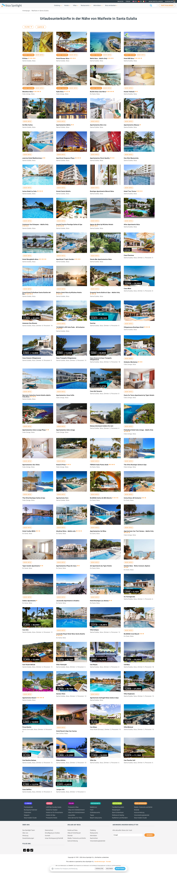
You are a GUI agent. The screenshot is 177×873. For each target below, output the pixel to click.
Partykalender (28, 807)
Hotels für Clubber (51, 810)
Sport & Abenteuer (118, 812)
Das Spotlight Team (28, 830)
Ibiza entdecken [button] (110, 5)
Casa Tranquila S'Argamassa (66, 358)
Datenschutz (49, 830)
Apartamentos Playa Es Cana (66, 566)
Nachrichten (94, 838)
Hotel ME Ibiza (129, 58)
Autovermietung (139, 812)
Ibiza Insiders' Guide (30, 818)
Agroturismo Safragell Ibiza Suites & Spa (104, 698)
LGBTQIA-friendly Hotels (53, 807)
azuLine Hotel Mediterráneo (32, 158)
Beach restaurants (96, 818)
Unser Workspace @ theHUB (54, 838)
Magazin (120, 1)
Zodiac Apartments (29, 600)
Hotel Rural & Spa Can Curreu (66, 731)
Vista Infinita (60, 760)
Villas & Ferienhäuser (74, 833)
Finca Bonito (26, 727)
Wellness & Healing (118, 815)
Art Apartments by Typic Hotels (101, 566)
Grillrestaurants (95, 812)
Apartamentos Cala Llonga (65, 430)
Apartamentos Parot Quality (100, 158)
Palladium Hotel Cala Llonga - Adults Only (138, 430)
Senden (149, 835)
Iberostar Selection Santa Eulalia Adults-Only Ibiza (36, 396)
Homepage (26, 10)
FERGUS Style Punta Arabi (99, 464)
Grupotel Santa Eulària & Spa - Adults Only (105, 292)
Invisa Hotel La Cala (29, 191)
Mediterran (93, 807)
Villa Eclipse (94, 630)
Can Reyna (94, 664)
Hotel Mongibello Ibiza (30, 259)
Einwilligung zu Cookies (52, 833)
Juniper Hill (60, 789)
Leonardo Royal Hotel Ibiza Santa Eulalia (70, 634)
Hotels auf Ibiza (72, 830)
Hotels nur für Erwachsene (54, 812)
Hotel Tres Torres (130, 191)
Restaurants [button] (85, 5)
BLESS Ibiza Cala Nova (98, 91)
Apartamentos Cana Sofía (65, 395)
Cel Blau (127, 664)
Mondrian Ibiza (27, 91)
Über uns (25, 833)
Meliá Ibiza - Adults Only (98, 58)
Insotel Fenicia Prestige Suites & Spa (69, 224)
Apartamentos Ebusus (131, 125)
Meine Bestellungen (156, 1)
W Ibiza (25, 58)
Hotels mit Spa (50, 815)
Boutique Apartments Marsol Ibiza (102, 191)
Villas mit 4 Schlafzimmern (76, 812)
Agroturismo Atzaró (29, 698)
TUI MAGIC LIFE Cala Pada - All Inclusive (70, 327)
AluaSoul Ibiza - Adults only (65, 531)
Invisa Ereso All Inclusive (132, 498)
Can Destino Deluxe (29, 760)
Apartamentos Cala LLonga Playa (34, 430)
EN (136, 1)
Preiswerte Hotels (51, 818)
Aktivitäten (93, 835)
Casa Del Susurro (96, 391)
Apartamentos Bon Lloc (98, 125)
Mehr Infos (39, 55)
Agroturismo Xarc (62, 498)
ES (141, 1)
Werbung (25, 835)
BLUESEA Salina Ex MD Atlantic (101, 498)
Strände (136, 810)
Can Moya (93, 727)
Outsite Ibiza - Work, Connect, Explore (137, 566)
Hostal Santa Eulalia (63, 191)
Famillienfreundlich (118, 807)
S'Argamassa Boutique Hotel (134, 327)
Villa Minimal (128, 727)
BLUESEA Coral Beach (131, 634)
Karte (39, 27)
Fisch (91, 810)
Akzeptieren (120, 868)
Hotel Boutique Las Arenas (99, 600)
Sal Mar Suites (27, 125)
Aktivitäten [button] (97, 5)
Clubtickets (27, 812)
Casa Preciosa (129, 255)
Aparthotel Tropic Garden (65, 259)
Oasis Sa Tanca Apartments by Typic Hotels (139, 395)
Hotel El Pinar (61, 464)
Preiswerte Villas (73, 807)
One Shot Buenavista (131, 158)
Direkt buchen (28, 55)
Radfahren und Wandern (120, 818)
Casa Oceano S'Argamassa (31, 358)
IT (145, 1)
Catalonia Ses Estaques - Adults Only (35, 224)
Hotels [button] (66, 5)
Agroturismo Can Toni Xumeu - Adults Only (139, 531)
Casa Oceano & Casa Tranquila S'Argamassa (101, 358)
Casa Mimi (127, 288)
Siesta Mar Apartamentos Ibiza (101, 259)
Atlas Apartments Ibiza (132, 224)
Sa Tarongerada (129, 596)
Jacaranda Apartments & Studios (67, 600)
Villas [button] (75, 5)
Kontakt (47, 835)
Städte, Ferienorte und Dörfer (143, 807)
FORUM (128, 1)
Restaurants (94, 833)
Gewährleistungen (28, 838)
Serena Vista (60, 694)
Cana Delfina (26, 789)
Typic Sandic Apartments (31, 566)
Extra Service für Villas (75, 818)
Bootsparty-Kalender (30, 810)
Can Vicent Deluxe (28, 664)
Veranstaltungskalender (141, 815)
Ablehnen (109, 868)
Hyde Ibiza (60, 91)
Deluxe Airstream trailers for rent (101, 426)
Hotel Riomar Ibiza (63, 58)
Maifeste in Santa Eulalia (40, 10)
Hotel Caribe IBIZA (28, 531)
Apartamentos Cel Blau (98, 531)
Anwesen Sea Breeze (29, 323)
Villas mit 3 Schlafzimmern (76, 810)
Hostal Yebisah (129, 91)
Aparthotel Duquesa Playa (65, 158)
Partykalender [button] (167, 5)
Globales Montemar (131, 362)
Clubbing (93, 830)
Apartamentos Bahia (63, 125)
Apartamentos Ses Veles (31, 464)
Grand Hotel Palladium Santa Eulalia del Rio (36, 293)
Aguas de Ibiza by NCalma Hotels (101, 224)
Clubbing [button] (57, 5)
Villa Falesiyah (61, 664)
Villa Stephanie (129, 694)
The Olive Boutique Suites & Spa (135, 464)
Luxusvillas (71, 815)
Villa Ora (93, 760)
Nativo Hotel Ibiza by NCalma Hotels (69, 292)
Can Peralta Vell (129, 760)
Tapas (92, 815)
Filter (27, 27)
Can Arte (25, 630)
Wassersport (116, 810)
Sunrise (92, 323)
